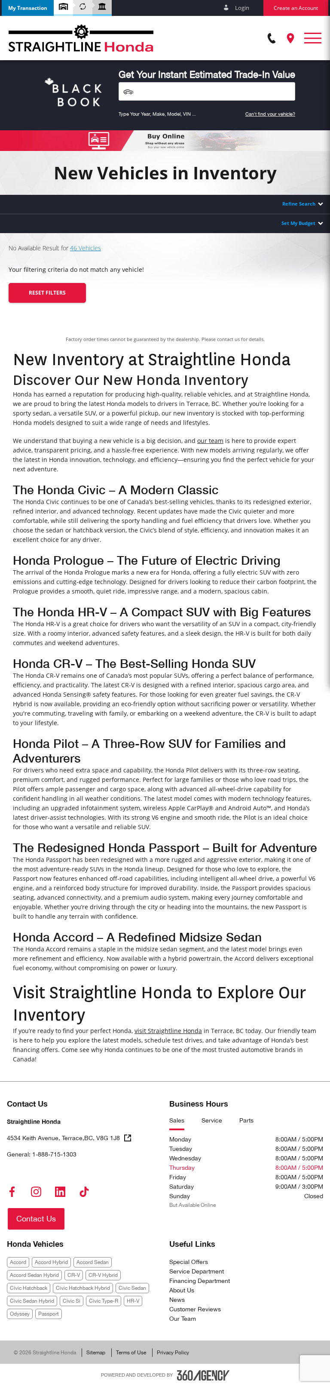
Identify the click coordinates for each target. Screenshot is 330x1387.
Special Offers (188, 1261)
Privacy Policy (173, 1353)
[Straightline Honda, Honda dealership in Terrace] (81, 38)
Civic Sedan (132, 1288)
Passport (48, 1314)
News (177, 1299)
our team (210, 441)
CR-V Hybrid (103, 1275)
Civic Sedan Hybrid (32, 1301)
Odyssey (20, 1314)
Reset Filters (47, 292)
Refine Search (298, 203)
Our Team (182, 1318)
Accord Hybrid (51, 1262)
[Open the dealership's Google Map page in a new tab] (290, 38)
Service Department (196, 1271)
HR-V (133, 1301)
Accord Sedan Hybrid (34, 1275)
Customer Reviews (195, 1309)
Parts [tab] (246, 1120)
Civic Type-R (103, 1301)
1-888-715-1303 (54, 1154)
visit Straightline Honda (168, 1031)
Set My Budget (298, 223)
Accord (18, 1262)
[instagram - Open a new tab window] (36, 1192)
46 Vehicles (85, 248)
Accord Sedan (92, 1262)
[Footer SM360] (203, 1375)
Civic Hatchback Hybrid (83, 1288)
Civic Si (71, 1301)
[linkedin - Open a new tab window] (60, 1192)
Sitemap (95, 1353)
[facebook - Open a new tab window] (12, 1192)
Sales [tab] (176, 1120)
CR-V (73, 1275)
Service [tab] (212, 1120)
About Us (181, 1290)
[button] (28, 8)
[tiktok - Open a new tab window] (84, 1192)
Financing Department (199, 1280)
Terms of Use (131, 1353)
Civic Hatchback (28, 1288)
